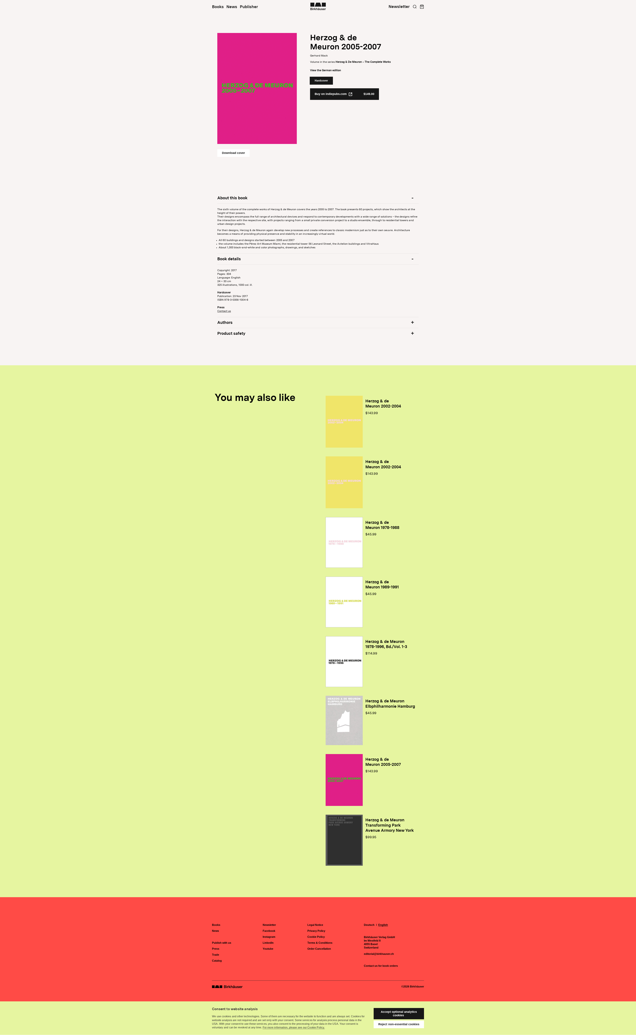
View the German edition (325, 70)
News (231, 7)
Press (215, 949)
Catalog (217, 960)
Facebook (269, 931)
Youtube (268, 949)
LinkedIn (268, 943)
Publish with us (221, 943)
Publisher (249, 7)
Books (218, 7)
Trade (215, 954)
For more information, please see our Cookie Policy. (294, 1027)
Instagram (269, 937)
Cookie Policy (316, 937)
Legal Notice (315, 925)
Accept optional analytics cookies (399, 1013)
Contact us (224, 311)
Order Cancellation (319, 949)
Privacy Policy (316, 931)
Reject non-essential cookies (398, 1024)
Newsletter (399, 7)
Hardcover (321, 80)
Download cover (233, 153)
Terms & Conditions (319, 943)
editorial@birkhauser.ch (379, 954)
